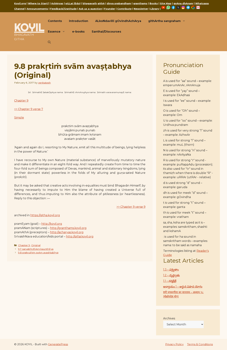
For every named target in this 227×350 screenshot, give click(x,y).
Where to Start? (38, 3)
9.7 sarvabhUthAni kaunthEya (35, 249)
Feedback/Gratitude (63, 8)
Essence (54, 31)
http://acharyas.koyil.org (67, 232)
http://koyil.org (51, 223)
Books (154, 3)
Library (154, 8)
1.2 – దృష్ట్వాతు (171, 275)
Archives (169, 318)
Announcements (37, 8)
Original (35, 245)
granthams (140, 3)
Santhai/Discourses (106, 31)
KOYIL (29, 27)
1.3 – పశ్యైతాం (171, 269)
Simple (19, 117)
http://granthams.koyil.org (68, 228)
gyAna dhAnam (183, 3)
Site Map (165, 3)
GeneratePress (58, 344)
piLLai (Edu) (73, 3)
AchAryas (57, 3)
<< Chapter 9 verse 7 (28, 109)
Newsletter (141, 8)
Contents (55, 21)
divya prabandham (119, 3)
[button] (49, 42)
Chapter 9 (21, 100)
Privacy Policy (174, 344)
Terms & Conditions (200, 344)
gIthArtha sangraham (164, 21)
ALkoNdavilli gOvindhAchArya (118, 21)
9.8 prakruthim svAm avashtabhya (38, 252)
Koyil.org (20, 3)
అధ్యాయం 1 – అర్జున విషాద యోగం (182, 286)
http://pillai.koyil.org (79, 236)
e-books (78, 31)
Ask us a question (90, 8)
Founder (109, 8)
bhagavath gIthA (94, 3)
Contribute (124, 8)
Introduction (78, 21)
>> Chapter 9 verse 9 (131, 206)
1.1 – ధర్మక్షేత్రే (169, 281)
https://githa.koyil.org (45, 215)
